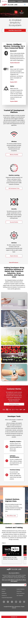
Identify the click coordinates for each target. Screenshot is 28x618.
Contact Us (4, 595)
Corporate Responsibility (7, 597)
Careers (3, 591)
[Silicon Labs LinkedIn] (4, 602)
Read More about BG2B (15, 35)
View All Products (13, 262)
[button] (14, 617)
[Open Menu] (25, 4)
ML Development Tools (14, 188)
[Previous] (2, 31)
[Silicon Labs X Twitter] (12, 602)
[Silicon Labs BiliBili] (24, 602)
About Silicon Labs (11, 515)
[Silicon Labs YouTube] (16, 602)
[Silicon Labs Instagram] (8, 602)
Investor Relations (20, 589)
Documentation (12, 1)
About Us (4, 589)
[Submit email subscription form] (25, 584)
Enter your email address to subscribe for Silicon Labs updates (14, 580)
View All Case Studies (14, 404)
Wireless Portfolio (14, 154)
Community (20, 1)
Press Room (19, 591)
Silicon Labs (4, 1)
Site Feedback (20, 595)
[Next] (26, 31)
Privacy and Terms (20, 593)
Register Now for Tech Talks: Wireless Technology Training (10, 558)
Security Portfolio (14, 222)
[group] (14, 23)
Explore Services (14, 255)
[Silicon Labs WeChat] (20, 602)
